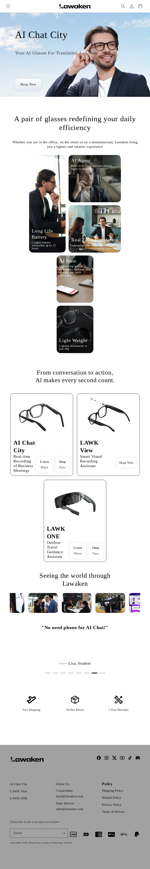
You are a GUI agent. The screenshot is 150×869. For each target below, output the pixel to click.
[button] (8, 6)
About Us (62, 784)
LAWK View (19, 791)
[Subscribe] (63, 833)
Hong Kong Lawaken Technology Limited (50, 842)
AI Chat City (18, 784)
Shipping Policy (112, 790)
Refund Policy (111, 797)
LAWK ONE (19, 798)
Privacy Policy (111, 804)
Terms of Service (113, 811)
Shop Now (62, 464)
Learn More (44, 464)
